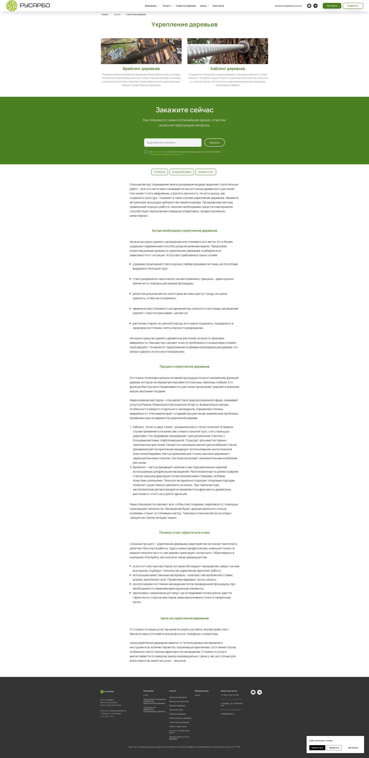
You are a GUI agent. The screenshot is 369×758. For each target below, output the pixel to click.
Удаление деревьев (178, 697)
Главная (104, 14)
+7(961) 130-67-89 (230, 695)
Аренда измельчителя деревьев (179, 738)
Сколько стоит (205, 171)
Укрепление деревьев (179, 722)
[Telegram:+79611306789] (315, 6)
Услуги (167, 5)
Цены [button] (203, 5)
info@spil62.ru (227, 714)
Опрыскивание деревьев (180, 718)
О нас (145, 695)
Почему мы (159, 171)
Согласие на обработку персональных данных (154, 709)
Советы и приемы (186, 5)
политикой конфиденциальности (165, 154)
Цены (197, 695)
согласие (159, 151)
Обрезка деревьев (177, 706)
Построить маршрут (231, 710)
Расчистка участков (178, 701)
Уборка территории (178, 726)
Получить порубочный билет (179, 732)
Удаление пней (176, 710)
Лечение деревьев (177, 714)
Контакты (218, 5)
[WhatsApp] (309, 6)
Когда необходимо (181, 171)
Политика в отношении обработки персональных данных (154, 701)
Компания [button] (151, 5)
